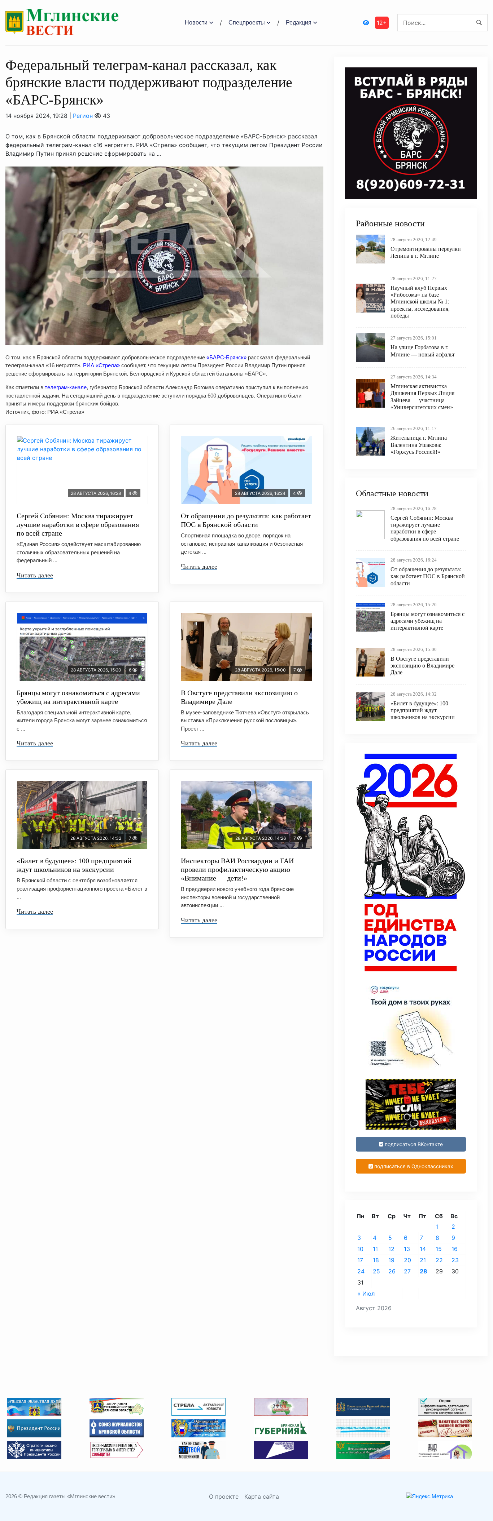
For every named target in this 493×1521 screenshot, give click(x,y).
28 (423, 1271)
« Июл (366, 1293)
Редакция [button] (298, 22)
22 (439, 1260)
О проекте (224, 1496)
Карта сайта (261, 1496)
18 (376, 1260)
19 (391, 1260)
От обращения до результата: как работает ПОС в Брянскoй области (246, 520)
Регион (83, 115)
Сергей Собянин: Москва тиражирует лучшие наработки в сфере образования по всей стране (78, 524)
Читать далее (35, 575)
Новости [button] (196, 22)
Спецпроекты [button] (246, 22)
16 (454, 1248)
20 (407, 1260)
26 (392, 1271)
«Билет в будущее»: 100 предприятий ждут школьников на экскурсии (74, 865)
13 (407, 1248)
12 (391, 1248)
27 (407, 1271)
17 (360, 1260)
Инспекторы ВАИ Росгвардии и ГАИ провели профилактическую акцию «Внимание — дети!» (237, 869)
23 (455, 1260)
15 (439, 1248)
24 (361, 1271)
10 (360, 1248)
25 (376, 1271)
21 (423, 1260)
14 (423, 1248)
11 (375, 1248)
